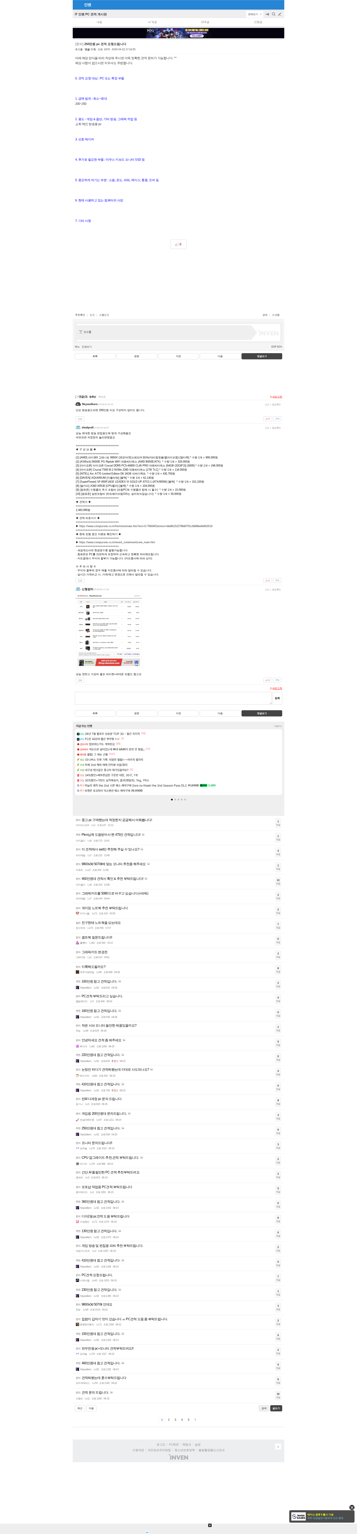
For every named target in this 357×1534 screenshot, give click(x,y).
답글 (80, 418)
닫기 (352, 1507)
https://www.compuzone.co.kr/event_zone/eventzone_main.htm (117, 542)
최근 (79, 1408)
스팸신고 (104, 314)
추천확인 (80, 314)
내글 (99, 22)
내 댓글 (152, 22)
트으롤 (79, 49)
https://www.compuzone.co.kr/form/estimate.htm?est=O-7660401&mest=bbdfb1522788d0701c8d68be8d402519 (145, 526)
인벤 (87, 5)
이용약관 (138, 1450)
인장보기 (87, 346)
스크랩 (276, 314)
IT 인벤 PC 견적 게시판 (91, 14)
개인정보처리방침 (159, 1450)
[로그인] (272, 4)
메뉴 (77, 346)
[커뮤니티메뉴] (77, 4)
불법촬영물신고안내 (212, 1450)
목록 (95, 356)
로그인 (161, 1444)
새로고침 (277, 396)
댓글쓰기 (262, 356)
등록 (277, 698)
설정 (198, 1444)
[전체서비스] (279, 4)
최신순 (102, 396)
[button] (172, 799)
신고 (92, 314)
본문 (136, 356)
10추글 (205, 22)
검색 (264, 1408)
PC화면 (174, 1444)
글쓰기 (280, 14)
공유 (265, 314)
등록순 (92, 396)
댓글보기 (262, 713)
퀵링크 (186, 1444)
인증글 (258, 22)
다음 (220, 356)
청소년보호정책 (185, 1450)
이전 (178, 356)
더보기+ (278, 726)
